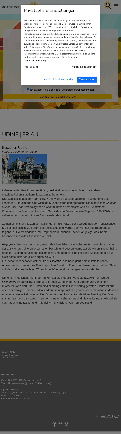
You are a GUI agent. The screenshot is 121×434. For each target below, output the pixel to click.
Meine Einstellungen (84, 66)
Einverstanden (87, 79)
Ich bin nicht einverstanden (59, 79)
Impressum (31, 66)
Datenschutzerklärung (35, 60)
